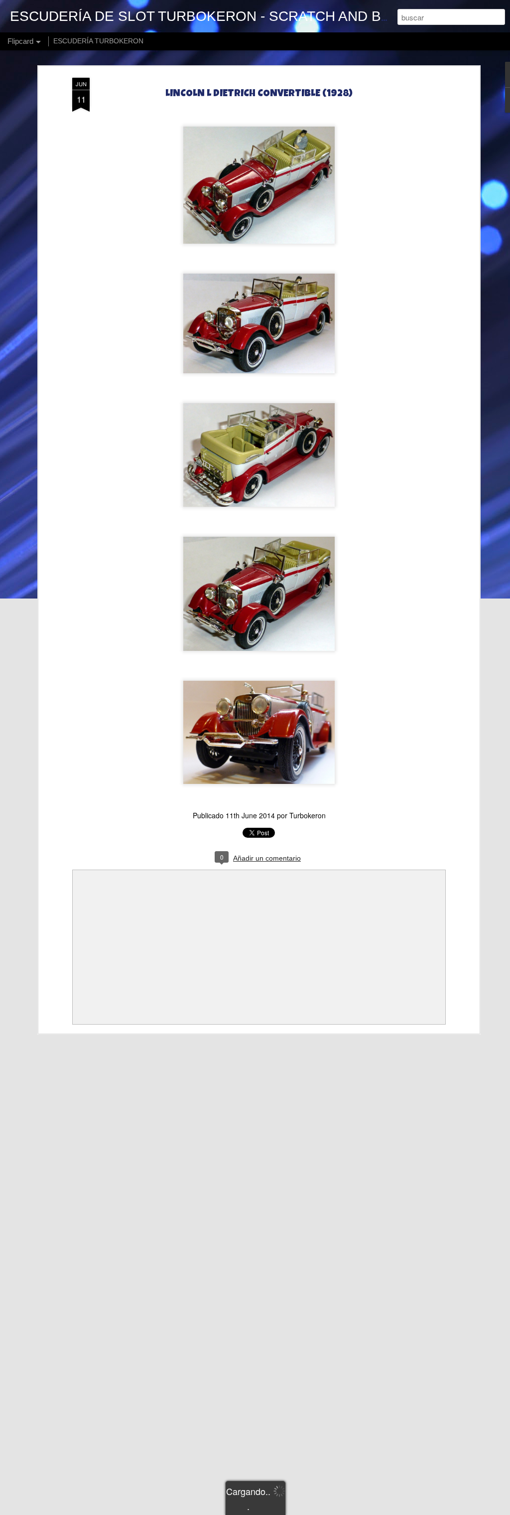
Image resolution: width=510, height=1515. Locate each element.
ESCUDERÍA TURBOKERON (98, 41)
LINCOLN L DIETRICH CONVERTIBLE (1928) (259, 94)
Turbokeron (307, 815)
